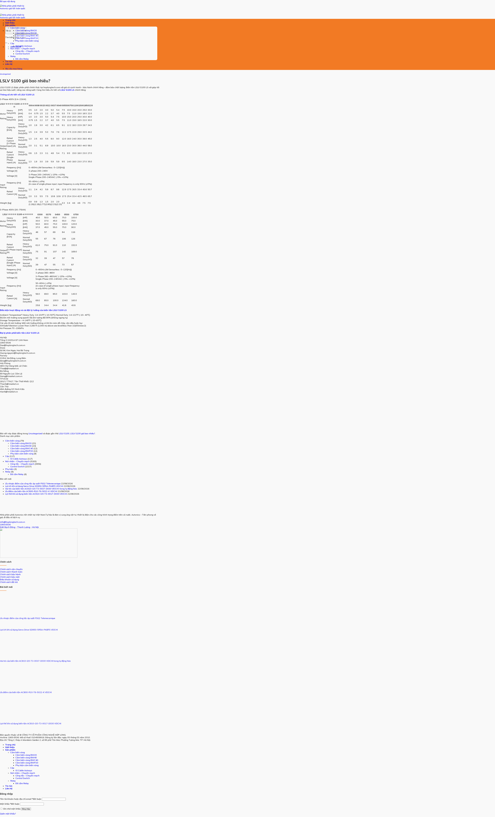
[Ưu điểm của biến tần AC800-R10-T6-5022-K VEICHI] (9, 685)
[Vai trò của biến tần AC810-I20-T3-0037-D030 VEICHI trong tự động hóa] (9, 654)
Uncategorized (5, 74)
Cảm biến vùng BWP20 (26, 38)
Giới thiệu (10, 22)
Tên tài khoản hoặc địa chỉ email (20, 799)
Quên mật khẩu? (8, 813)
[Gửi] (6, 42)
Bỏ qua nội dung (7, 1)
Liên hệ (8, 64)
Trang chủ (10, 20)
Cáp (12, 43)
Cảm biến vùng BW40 (26, 33)
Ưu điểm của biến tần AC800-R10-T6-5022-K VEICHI (31, 491)
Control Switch (22, 53)
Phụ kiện (9, 469)
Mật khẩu (9, 804)
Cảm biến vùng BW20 (26, 30)
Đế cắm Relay (22, 59)
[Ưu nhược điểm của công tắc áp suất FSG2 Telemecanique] (9, 611)
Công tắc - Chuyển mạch (22, 464)
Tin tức (8, 61)
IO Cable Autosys (23, 46)
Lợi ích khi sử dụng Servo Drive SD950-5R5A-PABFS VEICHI (34, 486)
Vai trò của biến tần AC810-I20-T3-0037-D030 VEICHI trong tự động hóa (41, 488)
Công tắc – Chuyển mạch (27, 51)
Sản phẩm (10, 25)
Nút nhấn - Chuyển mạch (17, 461)
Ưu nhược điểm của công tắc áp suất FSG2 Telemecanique (33, 483)
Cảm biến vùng (17, 28)
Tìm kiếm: (9, 37)
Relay (13, 56)
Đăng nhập (26, 809)
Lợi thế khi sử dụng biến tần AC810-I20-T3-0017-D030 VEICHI (36, 494)
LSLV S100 (64, 433)
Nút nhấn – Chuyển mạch (22, 48)
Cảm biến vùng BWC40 (26, 35)
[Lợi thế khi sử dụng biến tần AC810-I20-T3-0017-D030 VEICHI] (9, 717)
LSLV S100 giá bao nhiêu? (82, 433)
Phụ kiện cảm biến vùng (27, 40)
